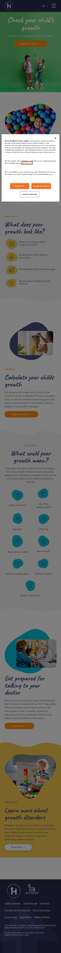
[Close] (55, 138)
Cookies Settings (29, 194)
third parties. (27, 163)
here (15, 174)
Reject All (19, 186)
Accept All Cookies (41, 186)
